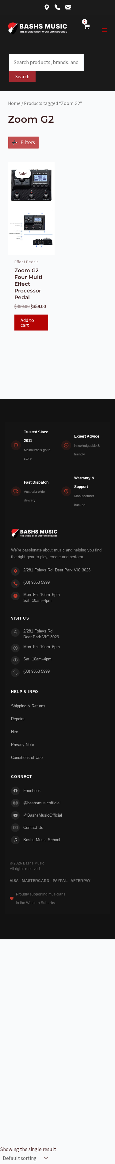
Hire (14, 731)
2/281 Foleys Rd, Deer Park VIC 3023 (56, 570)
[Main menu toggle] (105, 30)
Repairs (18, 719)
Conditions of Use (27, 757)
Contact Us (33, 827)
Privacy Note (22, 744)
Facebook (32, 790)
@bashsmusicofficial (41, 803)
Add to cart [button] (27, 322)
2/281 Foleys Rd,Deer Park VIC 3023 (41, 634)
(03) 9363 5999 (36, 582)
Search (22, 76)
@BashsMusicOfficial (42, 815)
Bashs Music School (41, 839)
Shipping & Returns (28, 706)
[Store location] (47, 8)
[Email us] (68, 8)
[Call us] (57, 8)
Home (14, 103)
